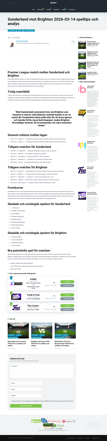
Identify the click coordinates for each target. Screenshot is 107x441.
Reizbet (53, 3)
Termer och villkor (71, 438)
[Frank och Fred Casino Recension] (16, 299)
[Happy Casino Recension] (82, 148)
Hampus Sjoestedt (22, 41)
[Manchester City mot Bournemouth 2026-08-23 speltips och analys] (65, 330)
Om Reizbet (72, 9)
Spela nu (67, 281)
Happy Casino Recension (91, 142)
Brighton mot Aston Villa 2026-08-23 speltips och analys (40, 343)
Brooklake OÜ (30, 437)
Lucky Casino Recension (91, 111)
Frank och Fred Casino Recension (92, 193)
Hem (33, 9)
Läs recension (67, 285)
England (19, 30)
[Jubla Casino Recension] (82, 93)
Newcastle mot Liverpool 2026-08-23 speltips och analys (17, 343)
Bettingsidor (40, 9)
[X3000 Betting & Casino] (16, 286)
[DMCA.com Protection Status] (36, 422)
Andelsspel (56, 9)
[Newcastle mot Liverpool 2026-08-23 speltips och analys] (18, 330)
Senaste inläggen (16, 37)
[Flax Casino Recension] (16, 310)
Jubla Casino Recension (90, 86)
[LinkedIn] (16, 3)
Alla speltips (11, 30)
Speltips (48, 9)
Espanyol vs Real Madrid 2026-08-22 (92, 73)
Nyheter (64, 9)
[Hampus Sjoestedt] (12, 47)
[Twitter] (9, 3)
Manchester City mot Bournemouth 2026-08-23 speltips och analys (64, 343)
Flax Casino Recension (90, 167)
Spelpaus (88, 438)
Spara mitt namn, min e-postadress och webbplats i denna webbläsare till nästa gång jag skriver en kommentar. (42, 401)
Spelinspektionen (95, 438)
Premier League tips (29, 30)
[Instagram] (12, 3)
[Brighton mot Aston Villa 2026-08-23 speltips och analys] (41, 330)
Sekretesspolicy (80, 438)
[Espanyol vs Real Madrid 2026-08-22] (82, 79)
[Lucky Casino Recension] (82, 117)
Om (9, 37)
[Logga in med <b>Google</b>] (96, 3)
